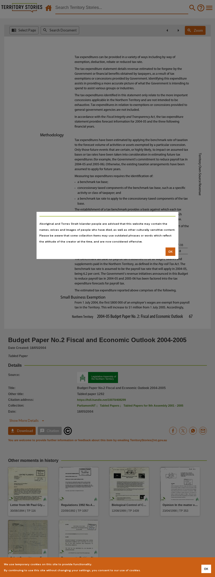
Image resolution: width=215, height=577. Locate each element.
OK (170, 251)
